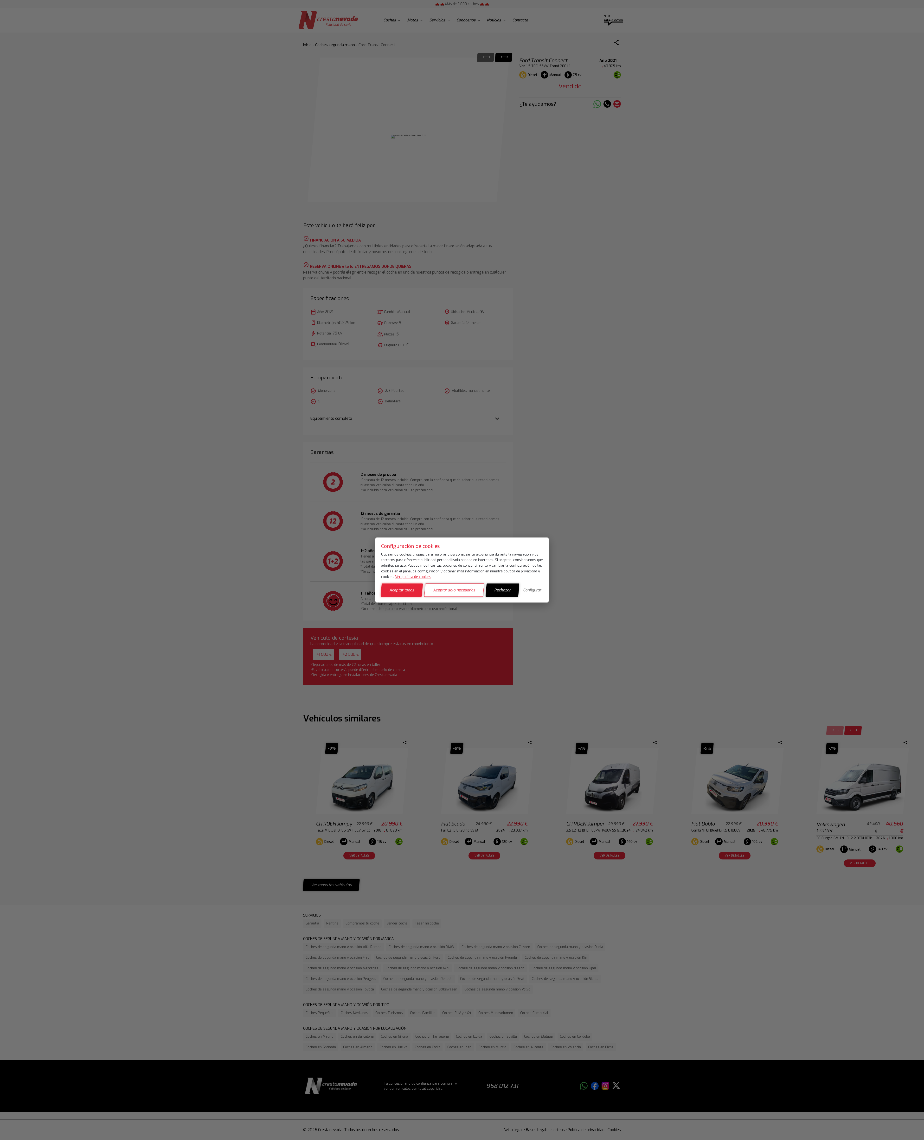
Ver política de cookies (413, 576)
